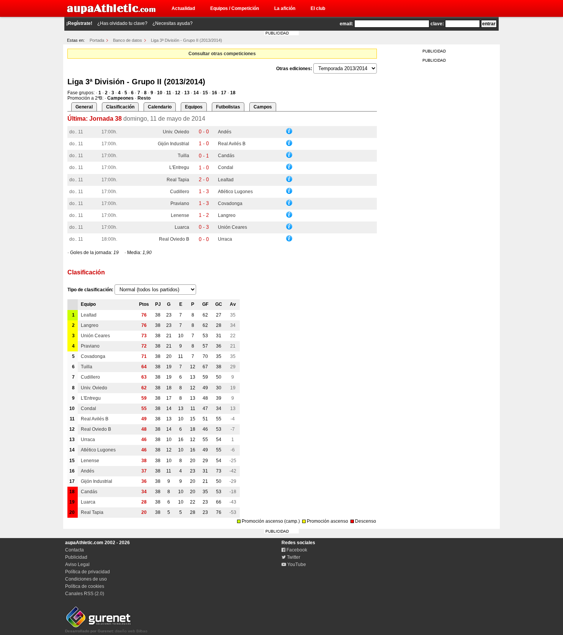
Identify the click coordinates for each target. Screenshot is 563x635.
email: (346, 23)
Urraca (225, 239)
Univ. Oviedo (176, 132)
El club (318, 8)
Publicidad (76, 557)
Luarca (182, 227)
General (84, 107)
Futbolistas (228, 107)
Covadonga (230, 203)
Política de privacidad (87, 571)
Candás (226, 155)
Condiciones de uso (86, 579)
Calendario (160, 107)
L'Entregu (179, 167)
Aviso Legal (77, 564)
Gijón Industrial (173, 143)
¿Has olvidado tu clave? (122, 23)
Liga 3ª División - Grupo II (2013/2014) (186, 40)
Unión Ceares (232, 227)
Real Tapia (178, 179)
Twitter (293, 557)
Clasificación (120, 107)
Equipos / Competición (234, 8)
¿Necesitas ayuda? (172, 23)
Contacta (74, 550)
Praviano (179, 203)
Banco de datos (127, 40)
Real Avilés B (231, 143)
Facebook (296, 550)
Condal (225, 167)
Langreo (227, 215)
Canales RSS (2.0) (84, 593)
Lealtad (226, 179)
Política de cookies (84, 586)
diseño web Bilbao (106, 631)
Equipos (194, 107)
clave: (437, 23)
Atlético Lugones (235, 191)
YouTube (296, 564)
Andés (224, 132)
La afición (284, 8)
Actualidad (183, 8)
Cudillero (179, 191)
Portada (97, 40)
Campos (263, 107)
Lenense (180, 215)
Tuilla (183, 155)
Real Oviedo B (174, 239)
